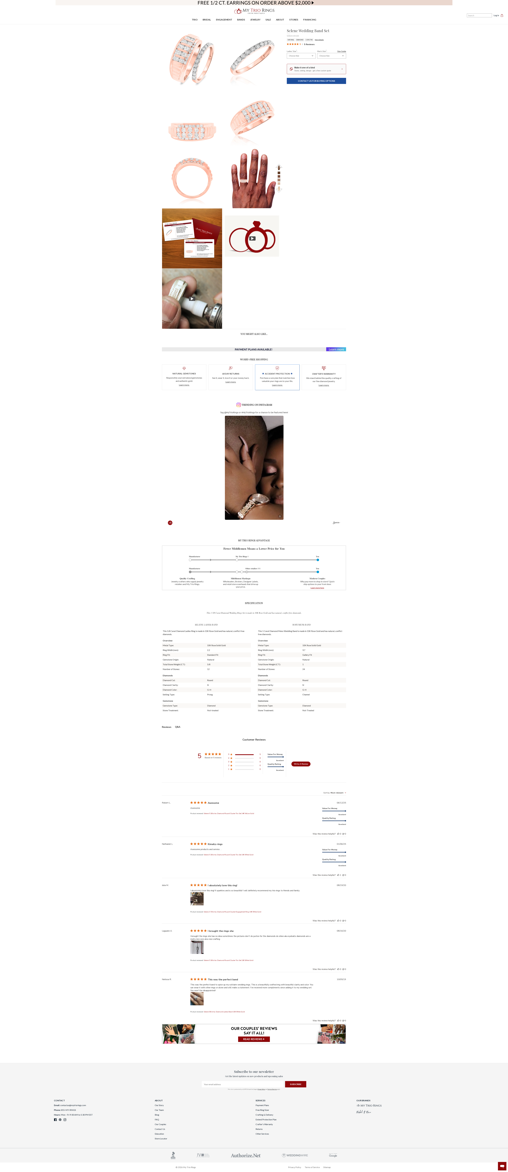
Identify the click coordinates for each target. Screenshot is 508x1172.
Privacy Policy (261, 1089)
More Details (319, 40)
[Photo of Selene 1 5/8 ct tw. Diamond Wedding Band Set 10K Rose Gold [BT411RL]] (252, 58)
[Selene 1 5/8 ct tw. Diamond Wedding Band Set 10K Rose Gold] (192, 238)
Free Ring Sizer (262, 1110)
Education (159, 1133)
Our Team (159, 1110)
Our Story (159, 1105)
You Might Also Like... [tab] (254, 333)
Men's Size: (331, 51)
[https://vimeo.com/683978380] (192, 299)
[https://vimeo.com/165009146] (252, 238)
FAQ (157, 1119)
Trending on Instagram (257, 404)
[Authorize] (246, 1155)
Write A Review (301, 764)
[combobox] (301, 56)
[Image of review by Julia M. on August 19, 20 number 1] (197, 898)
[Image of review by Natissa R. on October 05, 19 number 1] (197, 998)
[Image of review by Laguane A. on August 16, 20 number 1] (197, 947)
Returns (259, 1129)
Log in (496, 15)
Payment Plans (262, 1105)
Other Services (262, 1133)
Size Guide (341, 51)
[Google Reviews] (333, 1155)
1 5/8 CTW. (309, 40)
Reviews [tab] (166, 727)
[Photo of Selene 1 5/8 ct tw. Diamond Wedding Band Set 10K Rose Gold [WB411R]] (192, 58)
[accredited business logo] (173, 1155)
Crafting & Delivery (264, 1114)
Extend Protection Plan (266, 1119)
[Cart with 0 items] (503, 15)
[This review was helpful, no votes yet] (338, 833)
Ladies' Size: (292, 51)
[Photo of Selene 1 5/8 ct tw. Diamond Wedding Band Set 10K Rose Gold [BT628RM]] (192, 118)
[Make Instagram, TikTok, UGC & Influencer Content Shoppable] (336, 523)
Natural (291, 40)
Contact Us (160, 1129)
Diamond (299, 40)
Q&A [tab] (177, 727)
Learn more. (184, 385)
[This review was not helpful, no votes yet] (343, 833)
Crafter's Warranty (264, 1124)
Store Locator (161, 1138)
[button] (254, 468)
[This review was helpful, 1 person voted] (338, 875)
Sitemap (327, 1167)
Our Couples (160, 1124)
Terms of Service (272, 1089)
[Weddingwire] (295, 1155)
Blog (157, 1114)
